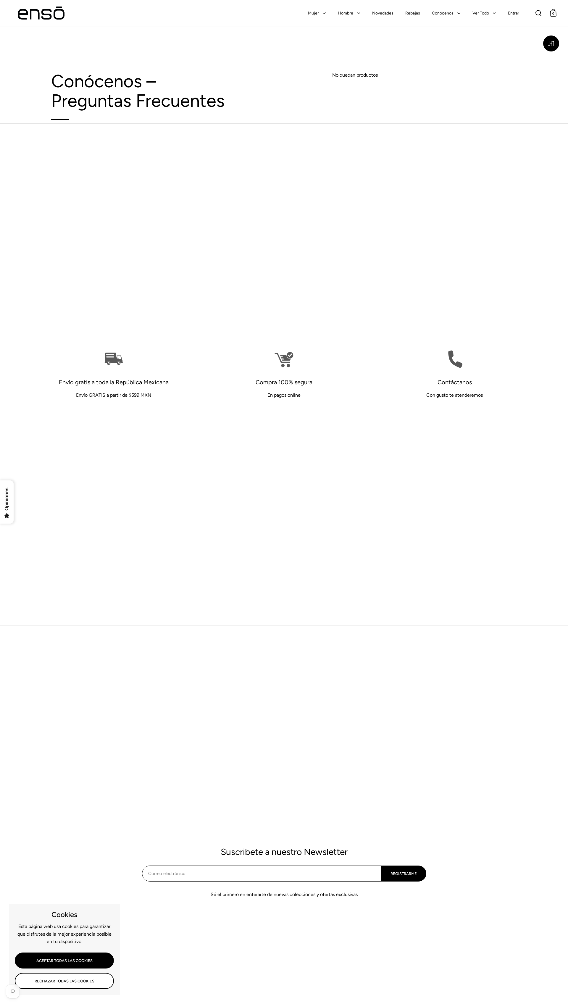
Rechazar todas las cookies (64, 981)
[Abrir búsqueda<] (538, 13)
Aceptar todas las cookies (64, 960)
